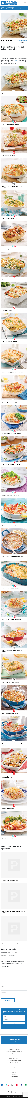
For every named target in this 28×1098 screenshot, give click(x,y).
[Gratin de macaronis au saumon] (14, 264)
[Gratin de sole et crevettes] (14, 203)
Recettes (14, 1067)
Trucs (14, 1070)
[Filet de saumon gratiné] (14, 140)
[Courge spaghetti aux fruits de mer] (14, 233)
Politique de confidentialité (14, 1060)
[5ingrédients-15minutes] (7, 1085)
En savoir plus (14, 1040)
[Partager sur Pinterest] (6, 40)
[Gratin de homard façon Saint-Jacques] (14, 387)
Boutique (14, 1074)
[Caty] (12, 1085)
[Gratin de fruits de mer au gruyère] (14, 604)
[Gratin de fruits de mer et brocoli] (14, 449)
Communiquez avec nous (14, 1049)
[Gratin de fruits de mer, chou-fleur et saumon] (14, 170)
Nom (3, 986)
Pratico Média (14, 1062)
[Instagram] (15, 1092)
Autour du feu (14, 1076)
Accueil (2, 7)
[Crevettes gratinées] (14, 295)
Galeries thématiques (9, 7)
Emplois (14, 1053)
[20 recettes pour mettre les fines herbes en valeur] (14, 928)
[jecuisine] (17, 1085)
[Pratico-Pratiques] (9, 3)
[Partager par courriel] (11, 40)
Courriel (3, 992)
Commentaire (5, 966)
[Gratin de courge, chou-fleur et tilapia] (14, 356)
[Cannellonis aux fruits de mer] (14, 823)
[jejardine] (26, 1085)
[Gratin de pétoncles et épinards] (14, 109)
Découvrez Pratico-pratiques (14, 1051)
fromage (16, 60)
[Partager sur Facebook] (1, 40)
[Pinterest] (11, 1092)
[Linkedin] (19, 1092)
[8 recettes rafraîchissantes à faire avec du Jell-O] (14, 896)
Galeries (14, 1072)
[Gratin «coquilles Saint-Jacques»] (14, 697)
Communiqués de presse (14, 1056)
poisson (20, 62)
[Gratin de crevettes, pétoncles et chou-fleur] (14, 541)
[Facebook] (8, 1092)
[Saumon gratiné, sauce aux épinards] (14, 418)
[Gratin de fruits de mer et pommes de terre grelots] (14, 728)
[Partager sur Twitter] (4, 40)
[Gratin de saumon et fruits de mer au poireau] (14, 635)
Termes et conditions (14, 1058)
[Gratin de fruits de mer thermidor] (14, 510)
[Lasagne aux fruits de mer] (14, 793)
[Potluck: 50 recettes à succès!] (14, 865)
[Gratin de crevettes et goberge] (14, 573)
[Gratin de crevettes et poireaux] (14, 667)
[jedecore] (21, 1085)
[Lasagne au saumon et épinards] (14, 479)
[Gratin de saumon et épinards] (14, 326)
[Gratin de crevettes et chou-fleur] (14, 78)
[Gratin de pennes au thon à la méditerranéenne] (14, 760)
